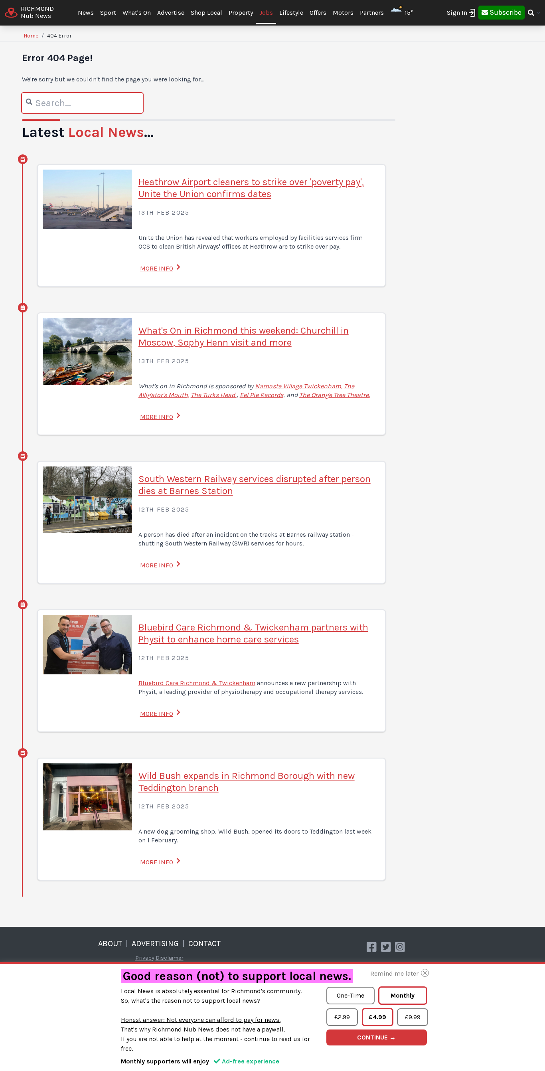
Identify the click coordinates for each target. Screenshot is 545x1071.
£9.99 (413, 1017)
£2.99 (342, 1017)
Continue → (376, 1037)
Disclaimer (170, 957)
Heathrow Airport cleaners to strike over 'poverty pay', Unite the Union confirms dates (251, 188)
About (110, 943)
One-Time (350, 995)
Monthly (403, 995)
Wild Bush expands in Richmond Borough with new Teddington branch (246, 781)
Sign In (457, 12)
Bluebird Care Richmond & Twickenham (196, 683)
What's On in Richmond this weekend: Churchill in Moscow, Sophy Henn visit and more (243, 336)
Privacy (144, 957)
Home (31, 35)
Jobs (266, 12)
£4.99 (377, 1017)
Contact (204, 943)
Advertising (155, 943)
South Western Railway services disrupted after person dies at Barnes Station (254, 484)
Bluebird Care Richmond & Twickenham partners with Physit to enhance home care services (253, 633)
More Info (156, 268)
